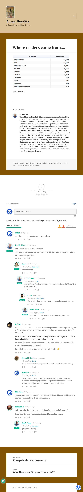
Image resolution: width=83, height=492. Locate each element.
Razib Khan (31, 163)
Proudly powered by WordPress (25, 488)
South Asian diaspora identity (29, 165)
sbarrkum (19, 407)
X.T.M (24, 264)
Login (73, 204)
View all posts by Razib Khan (30, 151)
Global (53, 163)
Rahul (34, 361)
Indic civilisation (62, 163)
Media (15, 165)
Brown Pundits (17, 21)
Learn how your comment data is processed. (50, 221)
